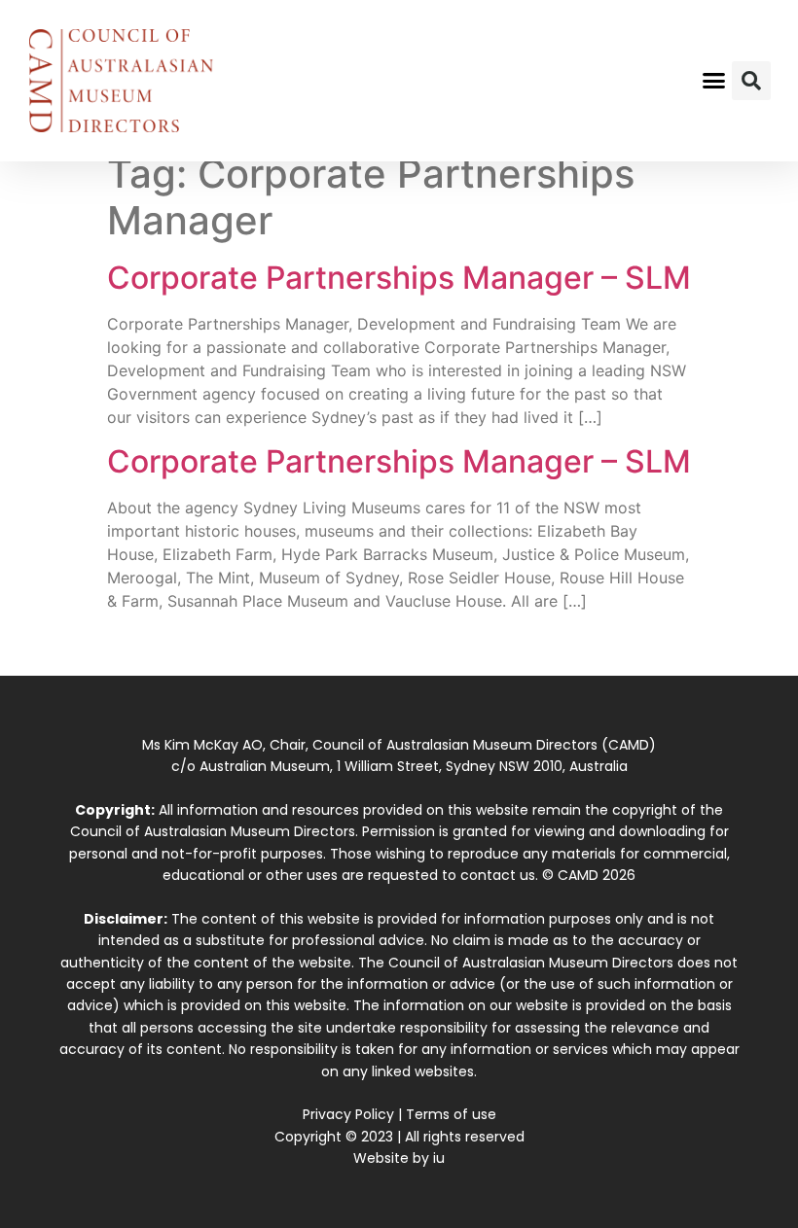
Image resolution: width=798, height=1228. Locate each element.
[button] (714, 80)
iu (439, 1158)
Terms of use (451, 1114)
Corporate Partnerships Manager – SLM (399, 278)
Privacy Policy (348, 1114)
